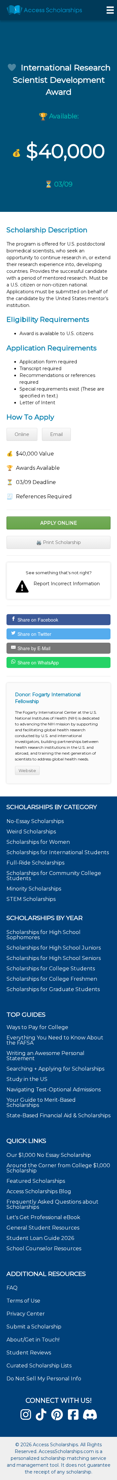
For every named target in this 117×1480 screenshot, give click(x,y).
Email (56, 434)
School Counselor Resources (43, 1248)
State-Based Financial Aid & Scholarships (58, 1115)
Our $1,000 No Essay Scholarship (48, 1155)
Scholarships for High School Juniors (53, 948)
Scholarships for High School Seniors (53, 958)
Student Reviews (28, 1353)
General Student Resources (42, 1228)
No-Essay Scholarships (35, 821)
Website (27, 770)
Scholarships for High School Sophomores (43, 934)
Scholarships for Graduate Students (53, 989)
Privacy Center (25, 1314)
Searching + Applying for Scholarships (55, 1069)
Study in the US (26, 1079)
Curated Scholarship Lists (39, 1366)
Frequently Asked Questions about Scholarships (52, 1204)
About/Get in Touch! (32, 1340)
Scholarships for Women (38, 842)
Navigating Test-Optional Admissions (53, 1089)
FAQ (12, 1288)
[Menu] (110, 10)
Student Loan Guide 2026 (40, 1238)
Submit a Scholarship (33, 1327)
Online (22, 434)
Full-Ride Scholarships (35, 863)
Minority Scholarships (33, 889)
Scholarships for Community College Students (53, 875)
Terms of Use (23, 1301)
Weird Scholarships (31, 832)
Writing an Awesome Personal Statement (45, 1055)
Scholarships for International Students (57, 852)
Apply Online (58, 523)
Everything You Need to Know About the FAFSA (54, 1040)
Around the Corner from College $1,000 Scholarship (58, 1168)
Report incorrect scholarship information (58, 581)
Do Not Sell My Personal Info (43, 1379)
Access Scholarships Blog (38, 1191)
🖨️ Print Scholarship (58, 542)
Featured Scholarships (36, 1181)
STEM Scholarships (31, 899)
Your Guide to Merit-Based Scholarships (41, 1102)
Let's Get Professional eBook (43, 1217)
